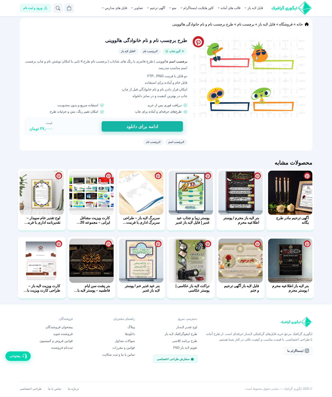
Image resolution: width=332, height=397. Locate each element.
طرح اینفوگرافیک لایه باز (181, 334)
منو (174, 8)
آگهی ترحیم (157, 8)
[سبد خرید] (69, 8)
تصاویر (138, 8)
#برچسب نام (150, 51)
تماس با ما (54, 388)
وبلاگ (131, 327)
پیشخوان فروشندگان (59, 327)
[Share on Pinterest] (307, 175)
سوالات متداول (125, 341)
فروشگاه (286, 24)
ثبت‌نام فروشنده (62, 347)
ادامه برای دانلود (142, 126)
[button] (250, 77)
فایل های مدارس (116, 8)
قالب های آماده (231, 8)
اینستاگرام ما (295, 351)
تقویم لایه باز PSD (185, 347)
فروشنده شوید (63, 334)
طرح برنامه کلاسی (184, 341)
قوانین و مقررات (123, 347)
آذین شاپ (174, 51)
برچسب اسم (178, 61)
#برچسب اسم (176, 142)
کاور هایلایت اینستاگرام (198, 8)
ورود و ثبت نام (32, 8)
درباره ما (73, 388)
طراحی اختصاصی (31, 388)
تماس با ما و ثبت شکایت (118, 354)
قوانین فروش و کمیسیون (56, 341)
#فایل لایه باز (128, 51)
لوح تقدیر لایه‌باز (186, 327)
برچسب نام (245, 24)
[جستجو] (58, 8)
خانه (300, 24)
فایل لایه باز (255, 8)
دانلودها (130, 334)
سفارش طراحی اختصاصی (173, 359)
